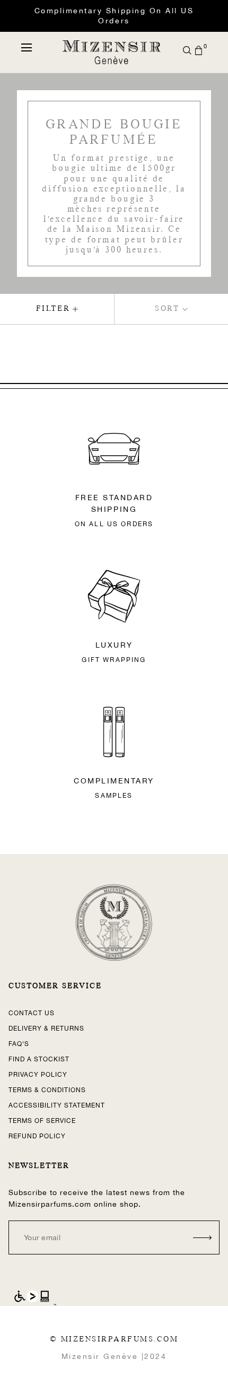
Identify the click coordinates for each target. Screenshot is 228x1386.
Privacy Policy (37, 1074)
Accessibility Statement (56, 1105)
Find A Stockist (38, 1059)
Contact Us (31, 1013)
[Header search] (187, 50)
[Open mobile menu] (26, 47)
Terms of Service (42, 1121)
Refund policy (37, 1136)
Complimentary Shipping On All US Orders (114, 15)
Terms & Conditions (47, 1090)
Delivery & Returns (46, 1028)
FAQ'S (18, 1044)
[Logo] (111, 52)
